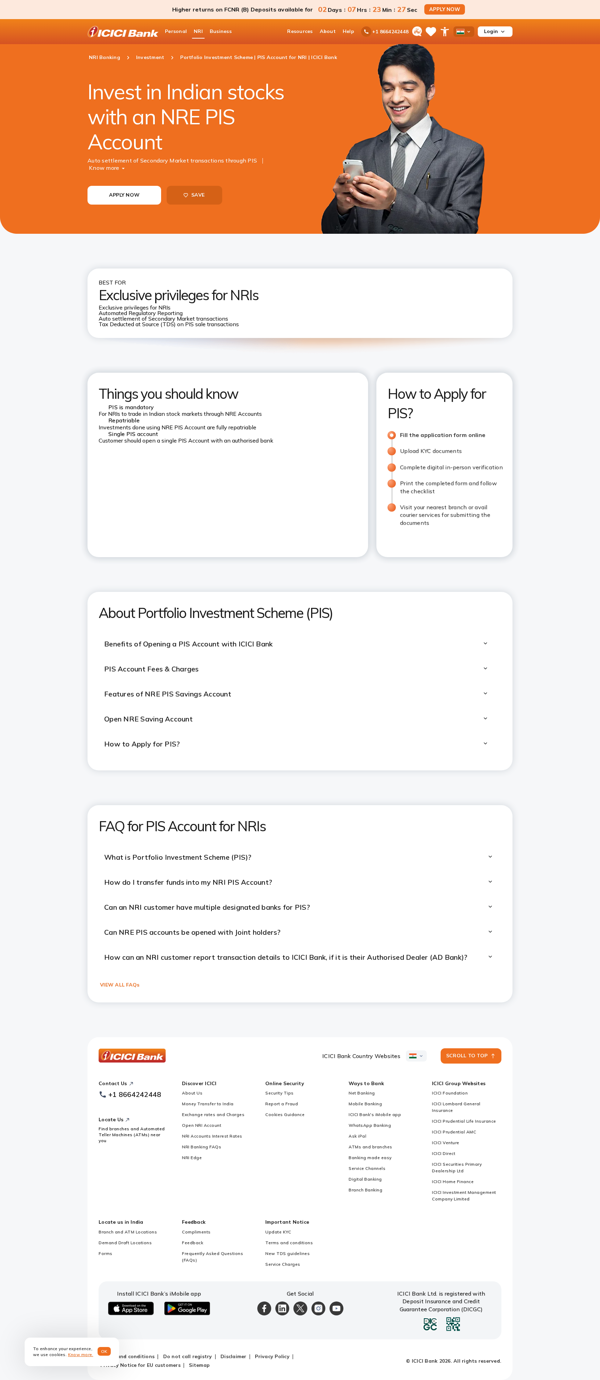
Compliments (196, 1231)
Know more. (80, 1354)
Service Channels (367, 1168)
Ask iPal (357, 1136)
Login (491, 31)
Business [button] (221, 31)
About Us (192, 1093)
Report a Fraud (281, 1103)
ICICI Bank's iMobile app (375, 1114)
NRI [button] (198, 31)
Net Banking (362, 1093)
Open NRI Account (201, 1125)
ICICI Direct (443, 1153)
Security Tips (279, 1093)
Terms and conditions (289, 1242)
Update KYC (278, 1231)
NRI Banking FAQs (201, 1146)
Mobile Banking (365, 1103)
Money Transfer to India (208, 1103)
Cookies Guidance (285, 1114)
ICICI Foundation (450, 1093)
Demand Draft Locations (125, 1242)
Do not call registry (187, 1356)
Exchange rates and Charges (213, 1114)
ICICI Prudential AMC (454, 1131)
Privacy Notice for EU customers (140, 1365)
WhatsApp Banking (370, 1125)
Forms (105, 1253)
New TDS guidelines (287, 1253)
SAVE (198, 195)
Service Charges (282, 1264)
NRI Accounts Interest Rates (212, 1136)
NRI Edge (192, 1157)
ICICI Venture (445, 1142)
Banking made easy (370, 1157)
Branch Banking (365, 1189)
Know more (104, 167)
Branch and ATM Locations (128, 1231)
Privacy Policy (272, 1356)
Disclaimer (233, 1356)
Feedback (192, 1242)
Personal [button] (176, 31)
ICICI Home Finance (453, 1181)
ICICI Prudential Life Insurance (464, 1121)
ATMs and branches (370, 1146)
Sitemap (199, 1365)
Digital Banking (365, 1179)
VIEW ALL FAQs (119, 985)
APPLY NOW (444, 9)
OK (104, 1351)
